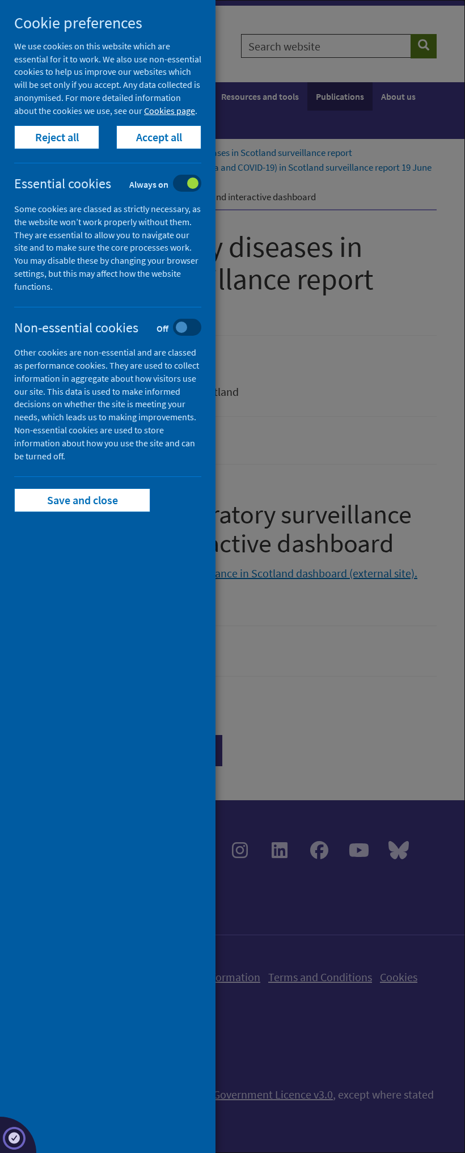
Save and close (82, 500)
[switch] (116, 184)
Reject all (57, 137)
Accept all (159, 137)
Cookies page (169, 110)
